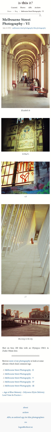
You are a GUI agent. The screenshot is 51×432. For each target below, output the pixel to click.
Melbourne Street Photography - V (19, 377)
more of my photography (19, 360)
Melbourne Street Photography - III (19, 385)
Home (9, 11)
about (25, 407)
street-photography (26, 28)
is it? (25, 2)
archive (26, 412)
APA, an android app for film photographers (25, 417)
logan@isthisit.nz (25, 427)
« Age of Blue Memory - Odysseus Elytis (19, 392)
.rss (25, 422)
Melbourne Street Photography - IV (19, 381)
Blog (16, 11)
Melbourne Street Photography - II (19, 370)
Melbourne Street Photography (18, 373)
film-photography (40, 28)
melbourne (16, 28)
